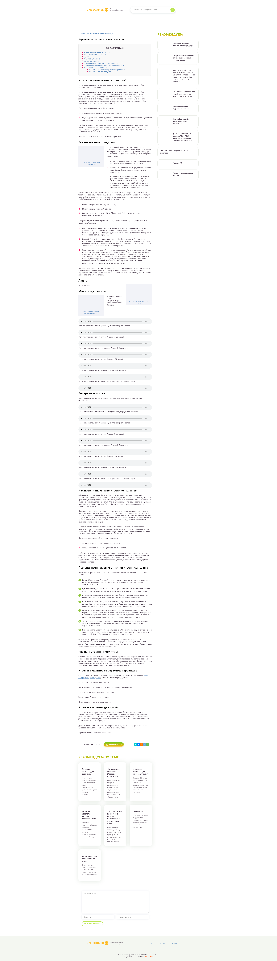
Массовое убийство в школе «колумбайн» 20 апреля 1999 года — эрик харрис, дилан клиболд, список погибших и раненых (184, 76)
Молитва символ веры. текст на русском (89, 858)
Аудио (86, 57)
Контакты (174, 943)
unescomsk (97, 9)
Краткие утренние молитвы (95, 67)
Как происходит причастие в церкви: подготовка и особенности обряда (114, 817)
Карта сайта (162, 943)
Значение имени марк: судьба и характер (182, 107)
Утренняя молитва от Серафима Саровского (107, 70)
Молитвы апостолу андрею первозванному (89, 815)
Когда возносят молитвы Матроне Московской (91, 312)
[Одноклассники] (141, 744)
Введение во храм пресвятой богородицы (183, 44)
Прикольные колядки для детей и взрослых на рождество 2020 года (184, 94)
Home (83, 34)
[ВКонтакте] (138, 744)
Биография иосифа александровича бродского (181, 121)
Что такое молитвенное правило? (97, 52)
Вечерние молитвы (92, 61)
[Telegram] (144, 744)
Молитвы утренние (92, 59)
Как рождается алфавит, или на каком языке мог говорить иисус (183, 57)
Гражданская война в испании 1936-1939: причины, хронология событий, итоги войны (182, 136)
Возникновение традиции (95, 54)
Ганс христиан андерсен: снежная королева (174, 151)
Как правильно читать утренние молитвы (101, 63)
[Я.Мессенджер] (135, 744)
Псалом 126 (138, 811)
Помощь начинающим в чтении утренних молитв (104, 65)
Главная (151, 943)
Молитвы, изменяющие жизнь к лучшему (139, 302)
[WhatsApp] (147, 744)
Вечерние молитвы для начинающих (91, 164)
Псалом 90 (177, 163)
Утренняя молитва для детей (100, 72)
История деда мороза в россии (183, 174)
